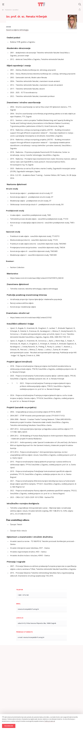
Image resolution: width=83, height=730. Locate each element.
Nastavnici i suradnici (11, 10)
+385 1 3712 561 (23, 595)
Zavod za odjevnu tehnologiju (17, 30)
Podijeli (79, 9)
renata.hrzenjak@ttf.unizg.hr (28, 609)
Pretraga (80, 4)
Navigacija (3, 4)
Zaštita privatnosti (49, 721)
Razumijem (8, 726)
